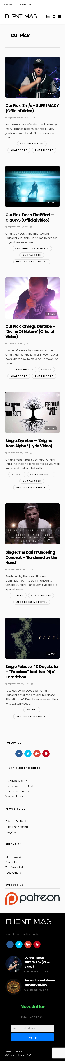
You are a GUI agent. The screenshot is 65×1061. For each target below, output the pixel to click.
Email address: (32, 1017)
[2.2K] (32, 206)
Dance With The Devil (19, 786)
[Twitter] (28, 753)
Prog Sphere (13, 832)
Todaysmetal (13, 872)
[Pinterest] (46, 753)
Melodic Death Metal (33, 248)
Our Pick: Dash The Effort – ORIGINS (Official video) (29, 217)
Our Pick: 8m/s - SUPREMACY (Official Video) (38, 962)
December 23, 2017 (17, 452)
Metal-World (13, 857)
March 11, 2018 (14, 343)
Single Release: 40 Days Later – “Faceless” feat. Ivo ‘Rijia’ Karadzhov (32, 672)
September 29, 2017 (18, 683)
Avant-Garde (23, 369)
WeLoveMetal (14, 796)
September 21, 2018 (18, 117)
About (9, 4)
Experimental (42, 474)
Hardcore (19, 150)
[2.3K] (32, 317)
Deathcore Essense (17, 791)
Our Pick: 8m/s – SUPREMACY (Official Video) (32, 108)
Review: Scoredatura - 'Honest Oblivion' (39, 982)
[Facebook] (19, 753)
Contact (27, 4)
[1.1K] (32, 657)
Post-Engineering (16, 826)
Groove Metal (33, 143)
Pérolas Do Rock (16, 821)
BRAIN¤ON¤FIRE (17, 781)
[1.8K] (32, 543)
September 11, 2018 (17, 226)
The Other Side (14, 867)
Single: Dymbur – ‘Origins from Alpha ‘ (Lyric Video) (28, 443)
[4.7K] (32, 97)
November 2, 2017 (17, 569)
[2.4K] (32, 432)
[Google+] (37, 753)
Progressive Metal (32, 261)
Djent (47, 369)
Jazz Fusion (42, 595)
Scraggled (11, 862)
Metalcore (45, 150)
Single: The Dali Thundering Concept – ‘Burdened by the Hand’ (31, 557)
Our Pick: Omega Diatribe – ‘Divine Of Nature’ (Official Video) (30, 332)
